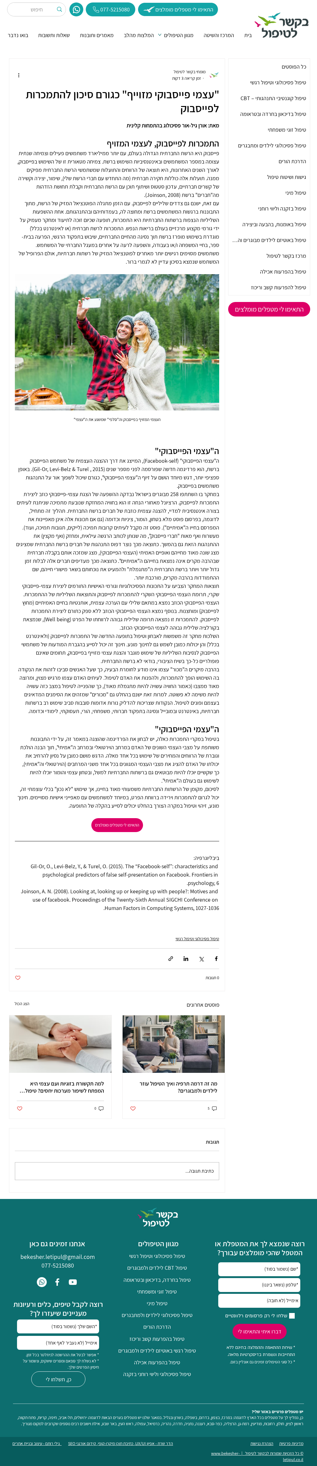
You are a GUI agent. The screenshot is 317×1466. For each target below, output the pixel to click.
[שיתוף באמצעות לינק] (171, 959)
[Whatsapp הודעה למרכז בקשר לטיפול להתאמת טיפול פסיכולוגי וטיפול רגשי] (42, 1282)
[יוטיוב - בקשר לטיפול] (73, 1282)
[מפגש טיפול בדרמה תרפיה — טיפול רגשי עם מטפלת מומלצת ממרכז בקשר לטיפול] (174, 1044)
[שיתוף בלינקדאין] (186, 959)
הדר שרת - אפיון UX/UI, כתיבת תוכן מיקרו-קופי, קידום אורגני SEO (120, 1443)
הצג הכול (22, 1003)
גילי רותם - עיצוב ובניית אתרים (37, 1443)
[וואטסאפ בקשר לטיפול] (76, 9)
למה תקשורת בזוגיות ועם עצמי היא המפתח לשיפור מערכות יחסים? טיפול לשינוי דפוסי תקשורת (64, 1087)
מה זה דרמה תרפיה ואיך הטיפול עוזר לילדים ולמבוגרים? (178, 1087)
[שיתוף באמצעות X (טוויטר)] (201, 959)
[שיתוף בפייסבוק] (216, 959)
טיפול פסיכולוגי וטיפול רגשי (197, 938)
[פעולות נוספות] (18, 75)
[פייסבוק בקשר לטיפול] (57, 1282)
